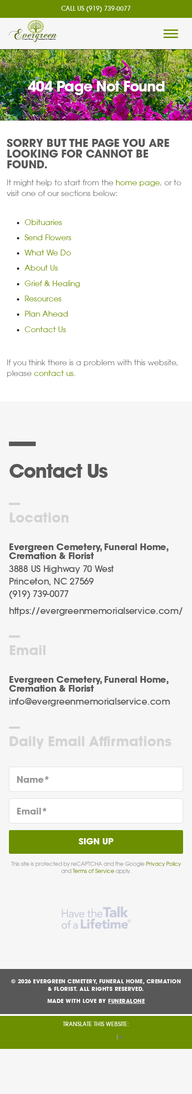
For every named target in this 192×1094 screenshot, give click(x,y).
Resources (43, 298)
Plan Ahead (46, 313)
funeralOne (126, 1001)
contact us (54, 373)
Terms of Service (93, 871)
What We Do (48, 252)
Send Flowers (48, 237)
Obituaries (43, 222)
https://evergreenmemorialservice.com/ (96, 611)
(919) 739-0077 (108, 9)
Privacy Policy (163, 864)
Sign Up (96, 842)
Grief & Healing (52, 283)
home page (138, 182)
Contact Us (45, 329)
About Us (41, 267)
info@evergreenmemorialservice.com (89, 701)
